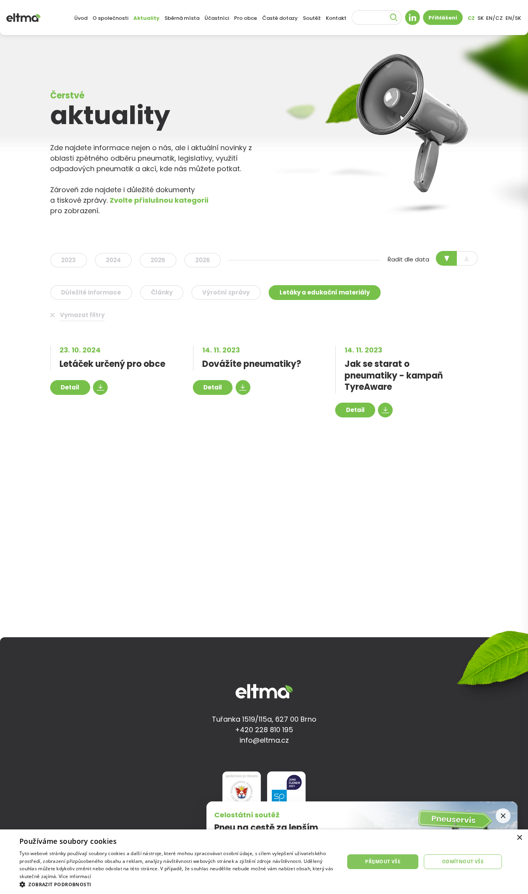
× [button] (519, 838)
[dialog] (264, 861)
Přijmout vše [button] (382, 861)
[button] (177, 884)
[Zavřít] (503, 815)
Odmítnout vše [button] (463, 861)
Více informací (75, 876)
